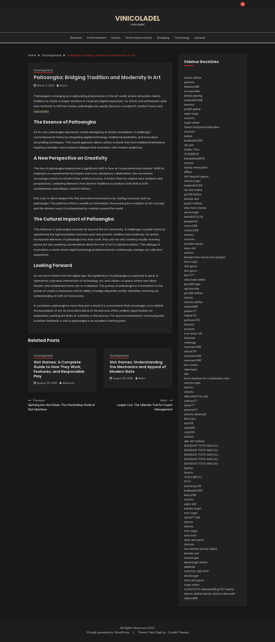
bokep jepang (193, 95)
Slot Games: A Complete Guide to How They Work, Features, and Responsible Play (59, 369)
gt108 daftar (192, 194)
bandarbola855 (194, 158)
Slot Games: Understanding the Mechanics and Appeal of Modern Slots (138, 367)
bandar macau (193, 243)
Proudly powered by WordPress (108, 632)
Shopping (163, 37)
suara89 (189, 427)
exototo (189, 118)
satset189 (191, 230)
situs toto (190, 535)
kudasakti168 (193, 100)
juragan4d (190, 221)
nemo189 (190, 226)
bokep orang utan (195, 167)
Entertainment (96, 37)
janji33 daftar (193, 203)
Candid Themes (178, 632)
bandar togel (192, 508)
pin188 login (192, 284)
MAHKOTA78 (193, 217)
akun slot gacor (194, 540)
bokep (188, 136)
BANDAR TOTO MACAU (201, 445)
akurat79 (190, 351)
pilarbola (189, 567)
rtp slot (189, 145)
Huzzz (63, 85)
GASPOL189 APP (196, 571)
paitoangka (41, 111)
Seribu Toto (191, 149)
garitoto (189, 82)
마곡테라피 (191, 154)
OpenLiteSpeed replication (201, 127)
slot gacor (190, 266)
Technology (182, 37)
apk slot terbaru (194, 441)
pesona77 (191, 409)
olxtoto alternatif (195, 414)
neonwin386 (192, 347)
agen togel (191, 113)
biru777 (189, 275)
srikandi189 (208, 589)
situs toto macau (195, 208)
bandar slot (191, 199)
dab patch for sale (196, 396)
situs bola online (194, 279)
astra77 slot (192, 517)
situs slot (190, 248)
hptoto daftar (193, 593)
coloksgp (190, 342)
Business (76, 37)
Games (115, 37)
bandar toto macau (196, 257)
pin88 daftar (192, 109)
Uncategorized (43, 70)
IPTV (187, 481)
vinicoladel (137, 18)
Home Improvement (138, 37)
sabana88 (191, 306)
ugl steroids (191, 288)
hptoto (188, 297)
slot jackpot (217, 257)
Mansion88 (191, 86)
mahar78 (190, 315)
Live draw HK (193, 333)
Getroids (189, 338)
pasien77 (190, 311)
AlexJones (68, 383)
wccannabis (192, 91)
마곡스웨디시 (193, 477)
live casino (191, 365)
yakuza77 (191, 401)
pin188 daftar (193, 293)
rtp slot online (193, 190)
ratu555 (189, 432)
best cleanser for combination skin (207, 378)
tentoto (189, 104)
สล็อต (188, 172)
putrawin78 (192, 320)
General (200, 37)
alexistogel (191, 212)
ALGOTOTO (192, 589)
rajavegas (190, 369)
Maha (141, 378)
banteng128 (192, 486)
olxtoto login (192, 181)
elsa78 (188, 423)
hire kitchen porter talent (200, 549)
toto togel (190, 261)
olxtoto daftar (193, 302)
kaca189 (190, 495)
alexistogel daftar (195, 562)
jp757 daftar (225, 589)
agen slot (190, 504)
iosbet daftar (192, 77)
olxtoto (189, 163)
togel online (191, 122)
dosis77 (189, 405)
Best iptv (190, 418)
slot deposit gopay (196, 176)
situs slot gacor (194, 580)
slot (186, 374)
